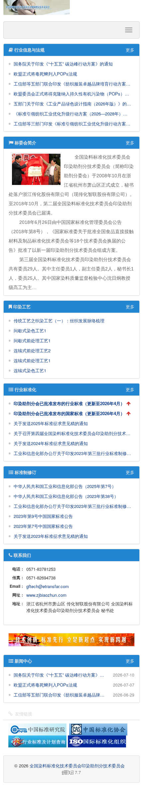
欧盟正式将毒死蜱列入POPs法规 (45, 74)
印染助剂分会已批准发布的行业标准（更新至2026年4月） (69, 403)
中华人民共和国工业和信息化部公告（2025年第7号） (65, 486)
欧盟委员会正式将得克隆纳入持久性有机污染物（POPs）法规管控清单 (72, 93)
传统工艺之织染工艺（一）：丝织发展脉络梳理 (59, 320)
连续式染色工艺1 (30, 370)
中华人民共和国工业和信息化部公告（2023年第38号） (66, 496)
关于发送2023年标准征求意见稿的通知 (51, 536)
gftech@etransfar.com (47, 586)
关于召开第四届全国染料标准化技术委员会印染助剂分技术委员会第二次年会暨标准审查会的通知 (72, 433)
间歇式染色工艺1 (30, 330)
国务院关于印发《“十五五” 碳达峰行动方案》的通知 (63, 64)
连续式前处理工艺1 (32, 360)
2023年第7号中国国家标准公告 (43, 526)
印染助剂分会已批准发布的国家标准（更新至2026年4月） (69, 413)
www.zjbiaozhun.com (46, 595)
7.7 (45, 772)
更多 (130, 50)
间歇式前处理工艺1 (32, 340)
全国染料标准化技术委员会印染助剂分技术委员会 (77, 765)
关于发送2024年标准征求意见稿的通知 (51, 443)
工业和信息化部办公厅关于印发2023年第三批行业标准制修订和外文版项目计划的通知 (72, 453)
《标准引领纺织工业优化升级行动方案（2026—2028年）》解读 (72, 113)
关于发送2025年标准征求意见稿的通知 (51, 423)
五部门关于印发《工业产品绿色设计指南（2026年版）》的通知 (72, 103)
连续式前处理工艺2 (32, 350)
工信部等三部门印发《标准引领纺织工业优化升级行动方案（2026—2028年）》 (72, 123)
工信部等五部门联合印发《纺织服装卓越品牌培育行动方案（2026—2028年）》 (72, 83)
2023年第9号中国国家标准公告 (43, 516)
